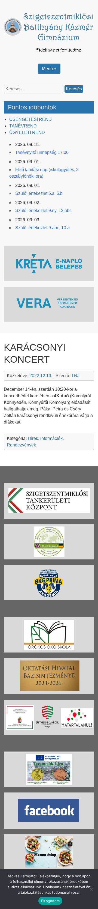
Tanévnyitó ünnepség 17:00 (42, 152)
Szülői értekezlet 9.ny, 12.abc (43, 210)
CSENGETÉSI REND (30, 119)
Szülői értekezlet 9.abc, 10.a (42, 227)
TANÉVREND (23, 126)
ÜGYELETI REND (27, 132)
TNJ (75, 375)
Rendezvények (21, 445)
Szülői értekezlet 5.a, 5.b (39, 193)
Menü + (49, 68)
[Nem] (91, 889)
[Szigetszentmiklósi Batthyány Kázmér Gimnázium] (49, 54)
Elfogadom (50, 901)
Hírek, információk (45, 438)
